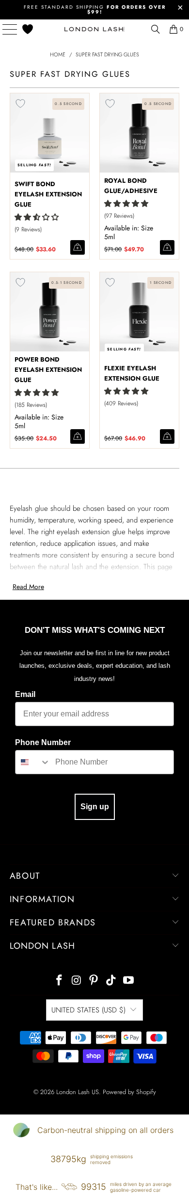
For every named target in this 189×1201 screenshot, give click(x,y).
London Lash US (77, 1092)
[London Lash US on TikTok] (111, 981)
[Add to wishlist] (20, 103)
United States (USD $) (88, 1010)
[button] (37, 217)
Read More (28, 587)
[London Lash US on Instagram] (76, 981)
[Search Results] (155, 29)
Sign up (94, 806)
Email (25, 694)
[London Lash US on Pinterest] (94, 981)
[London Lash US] (94, 29)
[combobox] (33, 762)
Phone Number (43, 742)
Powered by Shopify (129, 1092)
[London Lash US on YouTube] (129, 981)
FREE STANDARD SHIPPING (95, 9)
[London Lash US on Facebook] (59, 981)
